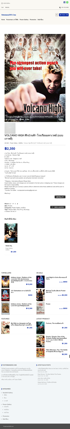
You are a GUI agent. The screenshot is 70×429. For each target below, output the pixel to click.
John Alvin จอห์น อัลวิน (44, 378)
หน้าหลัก (7, 143)
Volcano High (12, 209)
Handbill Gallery (8, 393)
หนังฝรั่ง (6, 406)
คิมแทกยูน (26, 209)
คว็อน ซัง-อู (20, 209)
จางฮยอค (7, 211)
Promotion (33, 19)
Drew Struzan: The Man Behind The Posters (49, 374)
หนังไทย (6, 412)
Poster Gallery (24, 19)
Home (3, 19)
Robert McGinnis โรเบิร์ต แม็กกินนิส (47, 382)
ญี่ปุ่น (5, 395)
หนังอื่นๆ (21, 143)
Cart (2, 7)
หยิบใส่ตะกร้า (60, 197)
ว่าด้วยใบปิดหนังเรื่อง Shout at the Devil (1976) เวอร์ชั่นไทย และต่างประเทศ (53, 369)
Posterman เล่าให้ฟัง (12, 19)
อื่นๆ (5, 398)
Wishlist (7, 7)
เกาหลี (6, 401)
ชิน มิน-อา (13, 211)
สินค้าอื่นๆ (40, 19)
